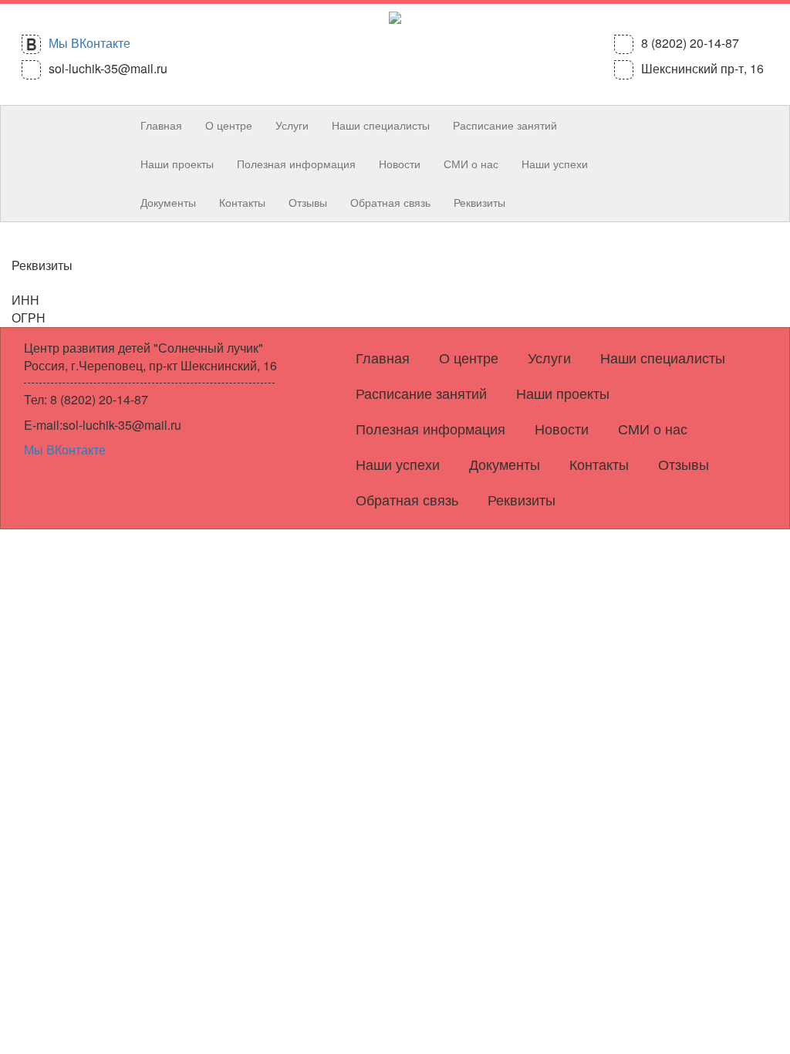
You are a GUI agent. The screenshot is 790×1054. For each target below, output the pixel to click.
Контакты (242, 202)
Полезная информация (296, 163)
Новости (399, 163)
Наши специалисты (381, 125)
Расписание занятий (505, 125)
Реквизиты (479, 202)
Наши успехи (555, 163)
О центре (228, 125)
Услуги (292, 125)
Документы (168, 202)
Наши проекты (177, 163)
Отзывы (308, 202)
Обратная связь (390, 202)
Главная (161, 125)
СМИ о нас (471, 163)
